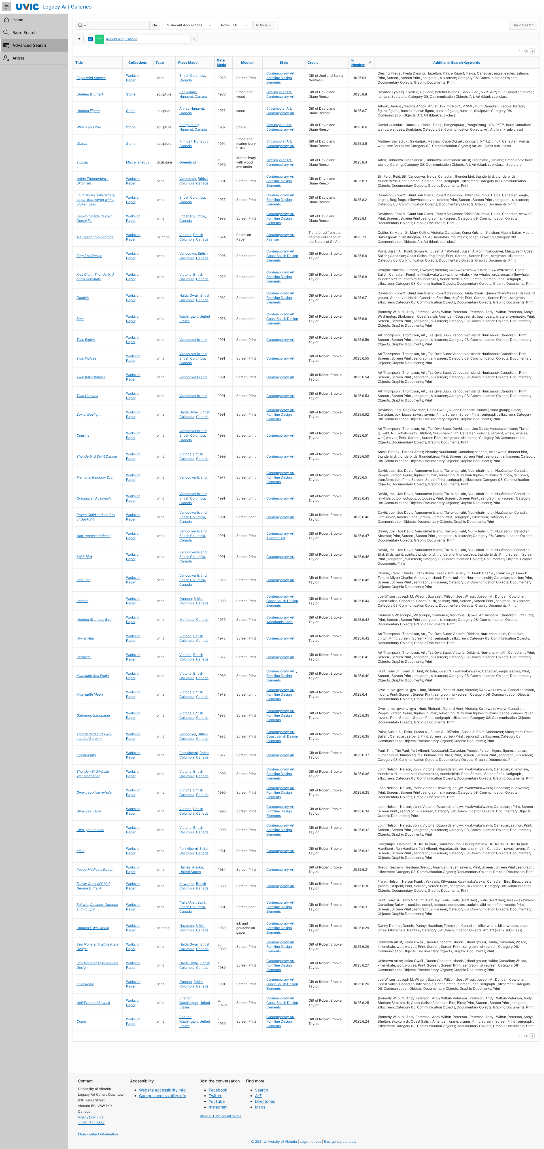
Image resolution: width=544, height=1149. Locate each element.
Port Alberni (188, 753)
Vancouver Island (193, 339)
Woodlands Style (279, 622)
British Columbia (192, 75)
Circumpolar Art (278, 92)
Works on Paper (133, 77)
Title (79, 62)
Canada (185, 80)
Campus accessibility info (162, 1095)
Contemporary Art (280, 73)
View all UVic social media (220, 1116)
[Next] (532, 51)
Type (160, 62)
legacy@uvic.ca (90, 1117)
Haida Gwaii (189, 295)
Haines (184, 867)
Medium (247, 62)
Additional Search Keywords (456, 62)
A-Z (258, 1095)
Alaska (197, 867)
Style (284, 62)
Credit (312, 62)
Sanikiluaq (187, 92)
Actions (261, 25)
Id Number (362, 62)
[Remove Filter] (194, 39)
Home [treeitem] (17, 19)
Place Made (187, 62)
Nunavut (186, 96)
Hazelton (186, 925)
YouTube (217, 1101)
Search (261, 1090)
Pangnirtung (189, 125)
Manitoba (186, 619)
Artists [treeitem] (18, 58)
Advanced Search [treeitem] (29, 45)
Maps (260, 1107)
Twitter (215, 1095)
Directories (265, 1101)
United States (190, 872)
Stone (130, 94)
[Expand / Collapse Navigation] (6, 6)
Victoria (185, 235)
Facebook (218, 1090)
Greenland (187, 162)
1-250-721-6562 (91, 1123)
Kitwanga (186, 884)
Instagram (218, 1107)
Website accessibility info (162, 1090)
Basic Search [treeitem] (24, 32)
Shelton (185, 998)
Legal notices (310, 1141)
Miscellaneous (137, 162)
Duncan (185, 598)
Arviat (184, 108)
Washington (188, 316)
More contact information (98, 1134)
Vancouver (187, 179)
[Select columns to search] (82, 25)
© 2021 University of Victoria (274, 1141)
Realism (272, 239)
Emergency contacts (340, 1141)
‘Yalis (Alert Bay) (192, 902)
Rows (225, 25)
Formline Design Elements (279, 80)
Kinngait (185, 141)
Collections (137, 62)
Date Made (221, 62)
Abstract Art (275, 538)
